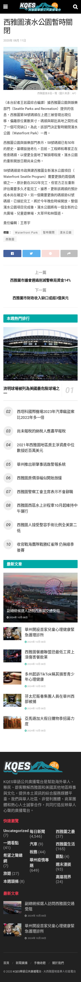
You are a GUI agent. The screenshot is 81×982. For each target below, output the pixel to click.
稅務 (33, 852)
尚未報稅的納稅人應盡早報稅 (41, 431)
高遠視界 (63, 877)
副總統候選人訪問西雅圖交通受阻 (33, 611)
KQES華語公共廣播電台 (27, 971)
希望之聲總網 (12, 858)
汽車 (33, 844)
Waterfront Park (26, 232)
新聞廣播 (21, 963)
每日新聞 (37, 831)
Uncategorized (16, 830)
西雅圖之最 (65, 831)
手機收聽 (40, 963)
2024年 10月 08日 (18, 617)
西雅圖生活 (65, 844)
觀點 (59, 856)
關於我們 (58, 963)
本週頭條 (11, 881)
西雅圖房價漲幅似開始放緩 (39, 478)
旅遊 (7, 873)
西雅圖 (10, 239)
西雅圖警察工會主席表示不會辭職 (45, 492)
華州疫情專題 (39, 863)
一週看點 (11, 843)
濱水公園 (66, 232)
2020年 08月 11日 (14, 40)
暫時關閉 (49, 232)
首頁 (6, 963)
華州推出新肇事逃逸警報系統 (41, 464)
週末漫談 (63, 864)
